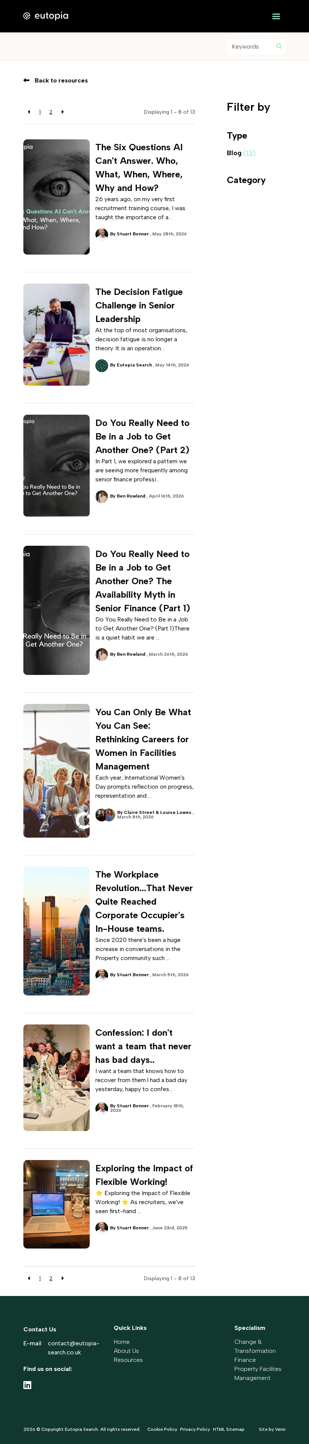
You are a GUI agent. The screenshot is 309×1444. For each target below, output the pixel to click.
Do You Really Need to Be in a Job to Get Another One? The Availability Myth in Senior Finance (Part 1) (142, 581)
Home (122, 1341)
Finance (245, 1359)
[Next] (62, 112)
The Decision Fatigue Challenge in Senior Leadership (139, 305)
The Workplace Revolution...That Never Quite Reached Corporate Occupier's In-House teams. (144, 901)
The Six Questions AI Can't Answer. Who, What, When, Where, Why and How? (139, 167)
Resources (128, 1359)
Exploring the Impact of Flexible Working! (144, 1175)
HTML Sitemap (229, 1429)
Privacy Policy (195, 1429)
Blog (241, 153)
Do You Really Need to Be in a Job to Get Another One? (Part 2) (142, 436)
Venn (280, 1429)
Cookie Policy (162, 1429)
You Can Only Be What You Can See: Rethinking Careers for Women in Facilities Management (143, 739)
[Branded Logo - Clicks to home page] (45, 16)
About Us (126, 1350)
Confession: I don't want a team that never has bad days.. (143, 1046)
